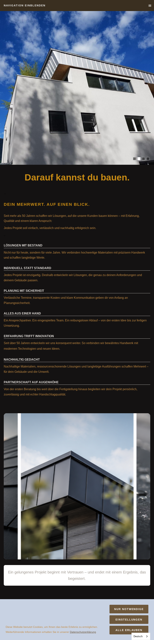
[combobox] (140, 636)
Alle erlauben (129, 630)
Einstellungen (129, 619)
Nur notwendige (129, 609)
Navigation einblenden (24, 5)
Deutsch (138, 636)
